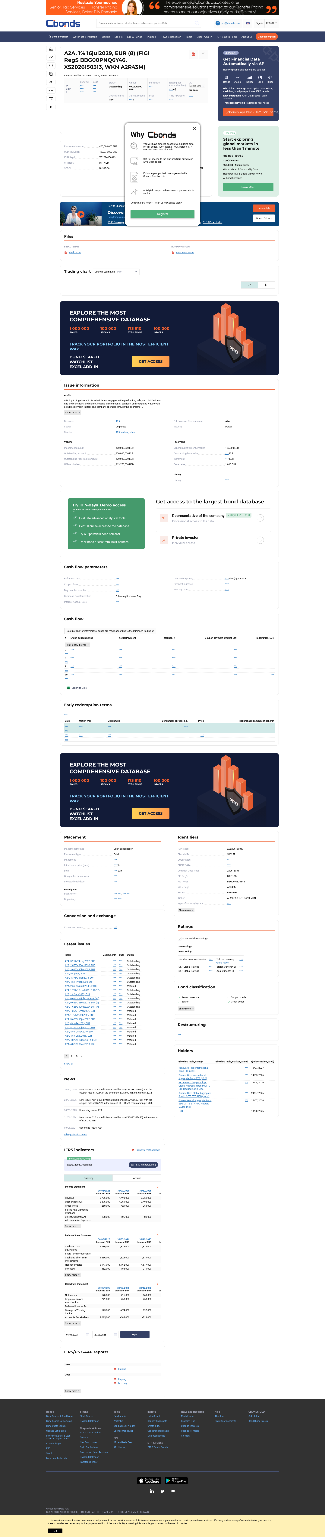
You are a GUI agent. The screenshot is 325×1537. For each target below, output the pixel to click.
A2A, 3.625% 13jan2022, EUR (80, 1019)
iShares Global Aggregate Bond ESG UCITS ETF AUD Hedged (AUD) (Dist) (194, 1103)
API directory (120, 1447)
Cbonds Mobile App (124, 1431)
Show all (68, 1063)
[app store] (149, 1480)
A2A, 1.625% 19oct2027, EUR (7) (82, 1006)
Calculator (253, 1416)
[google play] (176, 1480)
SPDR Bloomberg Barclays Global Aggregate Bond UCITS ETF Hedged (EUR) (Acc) (194, 1085)
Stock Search (86, 1416)
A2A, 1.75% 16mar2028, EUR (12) (82, 990)
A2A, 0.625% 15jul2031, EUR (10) (82, 998)
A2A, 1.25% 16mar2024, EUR (80, 1010)
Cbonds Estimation (56, 1431)
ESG (48, 1448)
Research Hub (188, 1421)
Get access (151, 361)
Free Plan (248, 187)
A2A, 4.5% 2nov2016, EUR (78, 1035)
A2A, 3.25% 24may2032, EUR (80, 961)
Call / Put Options (89, 1447)
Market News (187, 1416)
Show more (71, 412)
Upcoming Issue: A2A (90, 1110)
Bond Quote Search (56, 1426)
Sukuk (49, 1453)
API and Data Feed (123, 1442)
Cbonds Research (190, 1426)
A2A (118, 421)
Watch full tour (264, 218)
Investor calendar (88, 1462)
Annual (136, 1178)
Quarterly (88, 1178)
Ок (55, 1530)
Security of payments (225, 1421)
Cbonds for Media (190, 1431)
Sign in (259, 23)
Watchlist (118, 1421)
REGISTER (271, 23)
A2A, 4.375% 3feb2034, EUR (79, 977)
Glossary (185, 1435)
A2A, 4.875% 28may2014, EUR (80, 1039)
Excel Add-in (204, 36)
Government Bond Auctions (94, 1452)
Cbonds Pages (53, 1443)
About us (246, 36)
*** (94, 85)
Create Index (153, 1426)
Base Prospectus (185, 252)
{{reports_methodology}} (148, 1150)
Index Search (153, 1416)
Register (162, 214)
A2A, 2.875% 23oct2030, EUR (80, 965)
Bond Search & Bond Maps (59, 1416)
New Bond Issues (88, 1442)
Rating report (222, 962)
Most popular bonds (56, 1458)
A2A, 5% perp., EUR (75, 973)
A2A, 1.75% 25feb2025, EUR (79, 1015)
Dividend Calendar (89, 1421)
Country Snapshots (157, 1421)
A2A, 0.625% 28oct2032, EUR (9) (82, 1002)
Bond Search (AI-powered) (59, 1421)
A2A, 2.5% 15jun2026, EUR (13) (81, 986)
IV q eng (122, 1383)
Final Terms (75, 252)
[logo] (63, 23)
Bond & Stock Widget (124, 1426)
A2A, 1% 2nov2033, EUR (77, 994)
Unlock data (264, 208)
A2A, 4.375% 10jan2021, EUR (80, 1027)
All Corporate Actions (91, 1432)
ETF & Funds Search (157, 1447)
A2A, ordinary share (126, 432)
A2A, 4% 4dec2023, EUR (77, 1023)
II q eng (122, 1369)
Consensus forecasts (158, 1431)
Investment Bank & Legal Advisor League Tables (58, 1437)
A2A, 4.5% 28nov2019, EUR (79, 1031)
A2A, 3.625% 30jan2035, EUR (80, 969)
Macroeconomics (156, 1435)
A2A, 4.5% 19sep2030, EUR (79, 981)
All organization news (75, 1134)
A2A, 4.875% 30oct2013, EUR (80, 1044)
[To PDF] (193, 54)
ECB (180, 1111)
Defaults (84, 1437)
